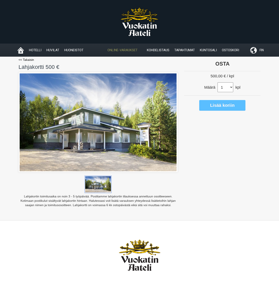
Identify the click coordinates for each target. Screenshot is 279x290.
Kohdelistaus (158, 50)
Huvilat (52, 50)
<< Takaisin (26, 59)
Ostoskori (230, 50)
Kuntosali (208, 50)
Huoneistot (73, 50)
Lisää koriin (222, 105)
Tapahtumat (184, 50)
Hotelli (35, 50)
